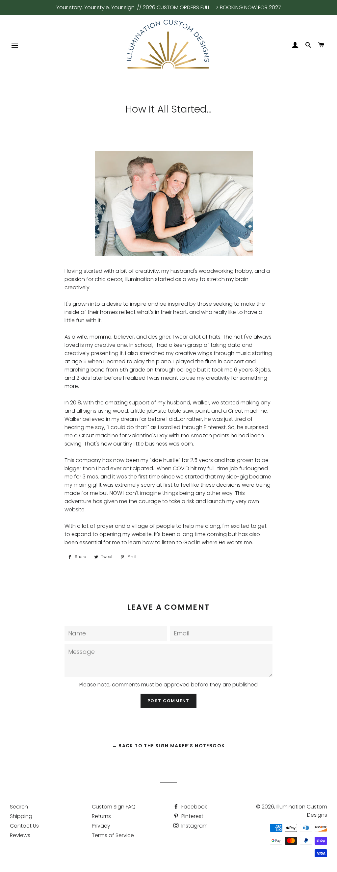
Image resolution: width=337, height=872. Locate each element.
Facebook (193, 806)
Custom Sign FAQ (114, 806)
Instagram (194, 826)
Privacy (101, 826)
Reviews (20, 835)
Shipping (21, 816)
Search (19, 806)
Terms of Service (113, 835)
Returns (101, 816)
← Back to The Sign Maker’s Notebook (168, 745)
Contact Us (24, 826)
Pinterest (191, 816)
